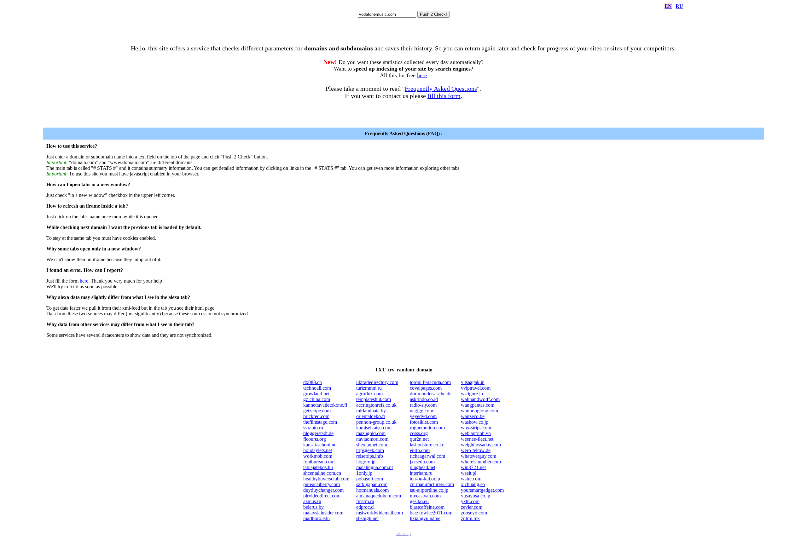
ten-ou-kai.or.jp (425, 478)
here (422, 75)
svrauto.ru (313, 427)
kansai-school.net (320, 444)
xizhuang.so (473, 484)
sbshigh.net (367, 518)
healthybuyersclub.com (326, 478)
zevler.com (471, 507)
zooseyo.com (474, 512)
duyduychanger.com (323, 490)
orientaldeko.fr (370, 416)
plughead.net (422, 467)
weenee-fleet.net (477, 439)
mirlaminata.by (371, 410)
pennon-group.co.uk (376, 422)
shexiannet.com (371, 444)
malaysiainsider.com (323, 512)
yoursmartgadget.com (482, 490)
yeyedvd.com (423, 416)
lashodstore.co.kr (427, 444)
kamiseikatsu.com (374, 427)
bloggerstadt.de (318, 433)
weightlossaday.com (481, 444)
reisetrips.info (369, 456)
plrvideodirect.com (321, 495)
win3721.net (473, 467)
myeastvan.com (425, 495)
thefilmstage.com (320, 422)
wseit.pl (468, 473)
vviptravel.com (476, 388)
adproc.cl (365, 507)
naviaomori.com (372, 439)
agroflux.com (369, 393)
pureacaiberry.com (321, 484)
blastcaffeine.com (427, 507)
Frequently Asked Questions (441, 88)
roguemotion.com (427, 427)
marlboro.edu (316, 518)
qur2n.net (419, 439)
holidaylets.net (317, 450)
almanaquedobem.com (378, 495)
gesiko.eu (419, 501)
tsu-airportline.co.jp (429, 490)
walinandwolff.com (480, 399)
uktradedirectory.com (377, 382)
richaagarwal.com (427, 456)
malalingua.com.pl (374, 467)
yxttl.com (470, 501)
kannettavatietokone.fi (325, 405)
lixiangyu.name (425, 518)
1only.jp (364, 473)
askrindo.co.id (424, 399)
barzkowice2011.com (431, 512)
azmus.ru (312, 501)
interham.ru (421, 473)
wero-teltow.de (476, 450)
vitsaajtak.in (473, 382)
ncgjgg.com (421, 410)
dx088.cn (312, 382)
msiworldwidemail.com (379, 512)
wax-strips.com (476, 427)
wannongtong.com (479, 410)
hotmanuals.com (372, 490)
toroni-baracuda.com (430, 382)
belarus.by (313, 507)
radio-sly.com (423, 405)
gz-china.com (316, 399)
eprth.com (420, 450)
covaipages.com (426, 388)
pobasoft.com (369, 478)
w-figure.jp (472, 393)
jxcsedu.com (422, 461)
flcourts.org (314, 439)
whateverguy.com (478, 456)
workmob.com (317, 456)
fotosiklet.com (424, 422)
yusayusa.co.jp (475, 495)
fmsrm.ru (365, 501)
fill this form (444, 95)
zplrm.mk (470, 518)
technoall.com (317, 388)
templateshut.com (373, 399)
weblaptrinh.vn (476, 433)
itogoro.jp (365, 461)
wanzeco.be (473, 416)
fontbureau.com (318, 461)
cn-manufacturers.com (432, 484)
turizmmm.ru (369, 388)
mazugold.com (371, 433)
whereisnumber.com (481, 461)
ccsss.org (419, 433)
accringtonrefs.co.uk (376, 405)
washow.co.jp (474, 422)
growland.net (316, 393)
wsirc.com (471, 478)
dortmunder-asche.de (430, 393)
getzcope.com (317, 410)
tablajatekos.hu (318, 467)
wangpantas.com (477, 405)
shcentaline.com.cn (322, 473)
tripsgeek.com (370, 450)
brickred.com (316, 416)
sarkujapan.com (371, 484)
